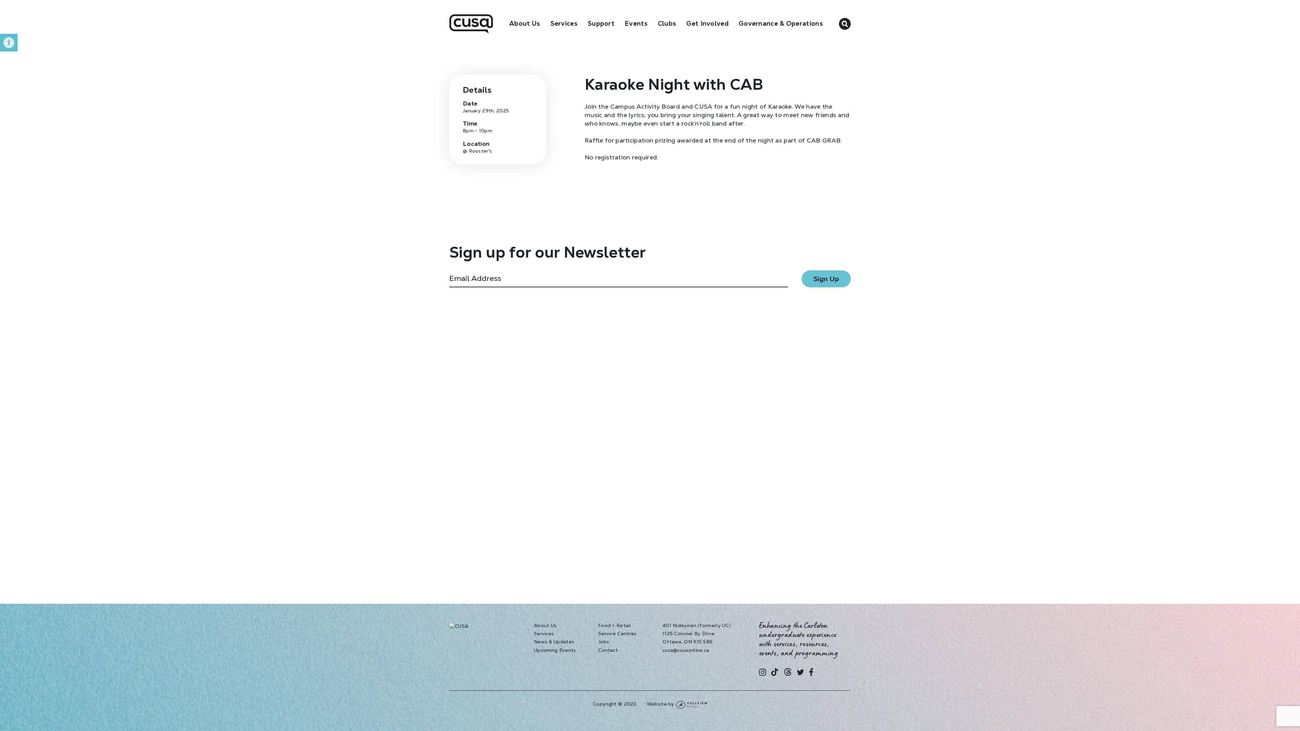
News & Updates (554, 642)
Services (544, 633)
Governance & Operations (781, 23)
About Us (524, 23)
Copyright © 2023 (614, 704)
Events (636, 23)
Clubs (667, 23)
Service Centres (617, 633)
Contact (608, 650)
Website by (661, 704)
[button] (9, 42)
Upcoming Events (555, 650)
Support (601, 23)
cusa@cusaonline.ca (686, 650)
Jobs (603, 642)
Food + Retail (614, 625)
